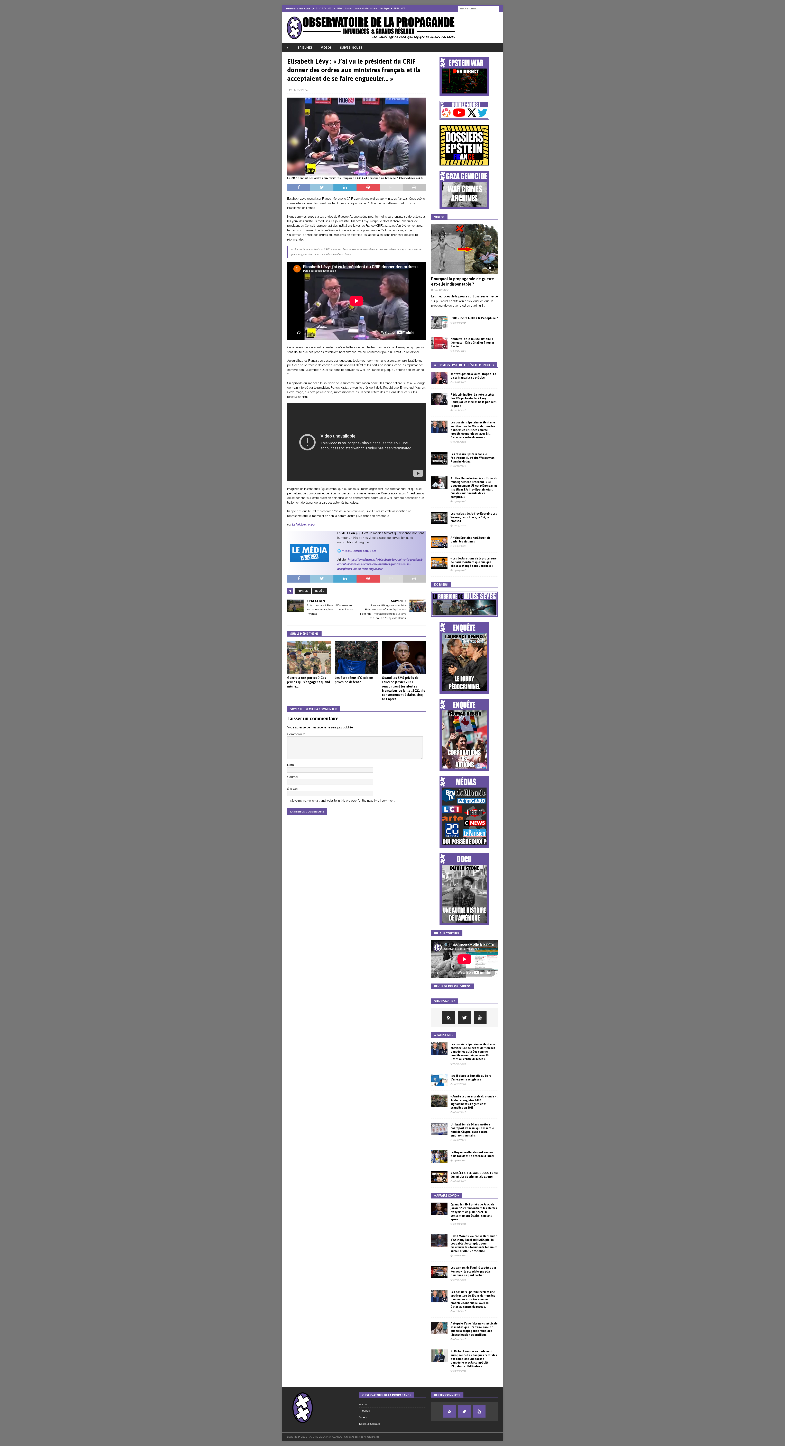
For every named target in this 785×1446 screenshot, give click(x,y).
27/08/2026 (459, 410)
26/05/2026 (459, 546)
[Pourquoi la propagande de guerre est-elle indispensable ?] (464, 249)
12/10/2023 (442, 289)
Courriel (293, 777)
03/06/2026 (459, 466)
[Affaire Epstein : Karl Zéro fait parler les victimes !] (439, 542)
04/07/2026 (459, 1140)
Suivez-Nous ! (351, 47)
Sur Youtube (449, 933)
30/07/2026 (459, 1084)
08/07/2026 (459, 1112)
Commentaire (296, 734)
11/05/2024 (300, 89)
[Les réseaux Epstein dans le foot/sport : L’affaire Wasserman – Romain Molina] (439, 458)
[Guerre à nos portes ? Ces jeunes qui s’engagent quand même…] (309, 657)
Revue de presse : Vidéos (452, 986)
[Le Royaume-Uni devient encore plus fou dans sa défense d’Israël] (439, 1156)
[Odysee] (448, 1017)
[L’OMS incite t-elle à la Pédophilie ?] (439, 322)
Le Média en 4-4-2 (303, 524)
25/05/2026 (459, 570)
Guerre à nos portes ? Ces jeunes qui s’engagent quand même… (308, 682)
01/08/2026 (459, 442)
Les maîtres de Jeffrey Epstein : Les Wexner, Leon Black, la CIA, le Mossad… (474, 517)
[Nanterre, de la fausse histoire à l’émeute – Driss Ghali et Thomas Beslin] (439, 343)
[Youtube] (480, 1017)
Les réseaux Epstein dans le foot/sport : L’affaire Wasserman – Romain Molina (474, 457)
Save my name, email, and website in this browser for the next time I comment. (343, 800)
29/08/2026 (459, 382)
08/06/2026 (459, 1181)
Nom (291, 764)
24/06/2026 (459, 1160)
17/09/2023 (459, 351)
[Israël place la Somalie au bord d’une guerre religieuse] (439, 1080)
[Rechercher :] (478, 8)
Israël (319, 591)
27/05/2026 (459, 525)
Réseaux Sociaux (369, 1423)
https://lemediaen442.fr (359, 551)
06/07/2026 (459, 1339)
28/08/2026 (459, 1255)
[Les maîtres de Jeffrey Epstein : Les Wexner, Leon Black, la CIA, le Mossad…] (439, 518)
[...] (483, 305)
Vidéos (326, 47)
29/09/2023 (459, 323)
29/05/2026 (459, 501)
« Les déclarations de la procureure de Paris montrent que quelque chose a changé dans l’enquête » (474, 562)
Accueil (363, 1404)
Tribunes (305, 47)
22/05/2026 (459, 1370)
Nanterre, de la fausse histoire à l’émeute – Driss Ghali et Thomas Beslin (473, 342)
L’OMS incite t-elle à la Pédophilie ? (474, 318)
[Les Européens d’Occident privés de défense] (357, 657)
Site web (292, 788)
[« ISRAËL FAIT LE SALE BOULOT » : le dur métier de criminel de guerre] (439, 1177)
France (303, 591)
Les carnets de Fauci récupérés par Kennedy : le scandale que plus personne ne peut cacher (473, 1271)
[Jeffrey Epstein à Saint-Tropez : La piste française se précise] (439, 378)
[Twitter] (464, 1017)
